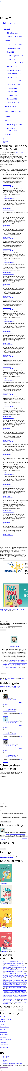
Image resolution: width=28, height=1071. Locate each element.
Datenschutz (6, 1061)
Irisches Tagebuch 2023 (15, 55)
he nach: (2, 1010)
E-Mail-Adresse (4, 806)
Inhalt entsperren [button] (7, 185)
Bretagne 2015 (12, 88)
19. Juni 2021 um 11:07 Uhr (9, 699)
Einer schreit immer (4, 1027)
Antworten (5, 704)
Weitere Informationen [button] (8, 186)
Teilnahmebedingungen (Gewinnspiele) (12, 1063)
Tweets (7, 116)
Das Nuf (2, 1024)
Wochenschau (10, 106)
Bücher (7, 120)
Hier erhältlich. (3, 883)
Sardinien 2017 (12, 77)
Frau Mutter (3, 1029)
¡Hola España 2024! (13, 48)
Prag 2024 (10, 52)
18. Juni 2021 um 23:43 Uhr (9, 722)
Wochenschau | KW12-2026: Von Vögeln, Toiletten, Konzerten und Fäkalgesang (15, 1000)
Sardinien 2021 (12, 66)
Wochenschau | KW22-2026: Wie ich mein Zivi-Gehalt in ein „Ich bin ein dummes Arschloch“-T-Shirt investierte (14, 967)
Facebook (5, 139)
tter (3, 138)
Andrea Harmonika (4, 1016)
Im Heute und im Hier (14, 36)
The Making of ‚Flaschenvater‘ (12, 129)
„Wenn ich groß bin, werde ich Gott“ (17, 660)
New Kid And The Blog (5, 1039)
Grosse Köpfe (3, 1032)
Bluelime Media (4, 1067)
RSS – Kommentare (7, 1058)
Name (2, 804)
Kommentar (3, 776)
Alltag (7, 29)
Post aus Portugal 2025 (14, 45)
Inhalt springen (8, 23)
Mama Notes (3, 1037)
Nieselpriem (3, 1042)
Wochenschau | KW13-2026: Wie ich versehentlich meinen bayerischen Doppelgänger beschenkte (15, 996)
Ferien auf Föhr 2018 (14, 74)
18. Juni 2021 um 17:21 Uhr (9, 745)
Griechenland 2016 (13, 84)
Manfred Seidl (11, 709)
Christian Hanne (19, 152)
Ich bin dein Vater (4, 1034)
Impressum (5, 1060)
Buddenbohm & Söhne (5, 1019)
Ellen (9, 698)
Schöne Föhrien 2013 (14, 95)
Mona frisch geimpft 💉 (13, 721)
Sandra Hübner (11, 744)
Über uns (8, 134)
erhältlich (4, 903)
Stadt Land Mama (4, 1047)
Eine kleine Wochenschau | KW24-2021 (10, 687)
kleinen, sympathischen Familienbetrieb (15, 834)
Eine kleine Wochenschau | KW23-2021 (10, 686)
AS (8, 732)
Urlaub (7, 40)
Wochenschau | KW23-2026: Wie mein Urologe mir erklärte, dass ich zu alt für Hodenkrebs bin (15, 962)
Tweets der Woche (11, 678)
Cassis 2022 (11, 59)
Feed (4, 142)
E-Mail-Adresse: (4, 627)
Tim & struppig (11, 755)
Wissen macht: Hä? (12, 111)
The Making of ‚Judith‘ (14, 125)
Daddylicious (3, 1021)
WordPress (11, 1065)
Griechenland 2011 (13, 102)
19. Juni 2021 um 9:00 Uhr (9, 711)
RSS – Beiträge (6, 1056)
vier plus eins (3, 1049)
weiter (19, 163)
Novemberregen (4, 1044)
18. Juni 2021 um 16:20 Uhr (9, 757)
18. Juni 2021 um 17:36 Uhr (9, 734)
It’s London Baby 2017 (14, 81)
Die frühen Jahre (12, 33)
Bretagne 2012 (12, 99)
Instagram (5, 141)
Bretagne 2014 (12, 92)
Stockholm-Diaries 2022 (15, 63)
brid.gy (20, 702)
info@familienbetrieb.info (6, 857)
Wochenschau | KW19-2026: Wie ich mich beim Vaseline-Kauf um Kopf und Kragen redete (14, 970)
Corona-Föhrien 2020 (14, 70)
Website (2, 810)
